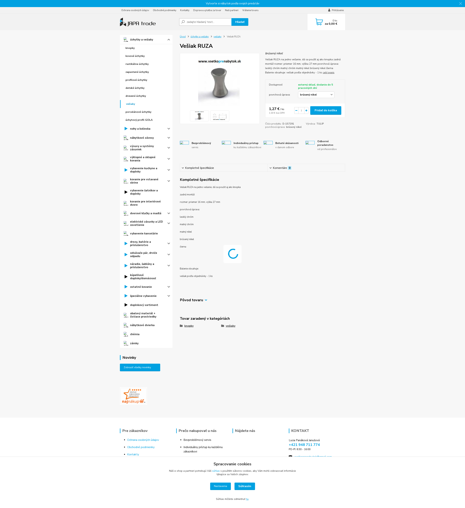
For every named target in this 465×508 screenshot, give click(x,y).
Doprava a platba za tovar (207, 10)
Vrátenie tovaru (250, 10)
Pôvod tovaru (191, 300)
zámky (134, 343)
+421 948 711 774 (304, 444)
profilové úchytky (136, 80)
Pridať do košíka (326, 110)
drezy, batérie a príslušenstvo (140, 243)
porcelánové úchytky (138, 112)
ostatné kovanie (141, 287)
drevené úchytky (136, 96)
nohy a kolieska (140, 129)
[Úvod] (148, 22)
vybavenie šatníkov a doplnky (144, 192)
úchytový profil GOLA (139, 120)
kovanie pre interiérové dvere (145, 203)
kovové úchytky (135, 56)
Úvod (183, 36)
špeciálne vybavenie (143, 296)
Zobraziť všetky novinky (137, 367)
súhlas (216, 471)
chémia (135, 334)
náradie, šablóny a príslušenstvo (142, 265)
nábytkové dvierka (142, 325)
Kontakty (184, 10)
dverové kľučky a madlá (145, 213)
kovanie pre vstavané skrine (144, 181)
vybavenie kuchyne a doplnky (143, 169)
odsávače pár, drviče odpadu (143, 254)
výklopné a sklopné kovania (142, 158)
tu (247, 499)
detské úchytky (135, 88)
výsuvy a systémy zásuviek (142, 147)
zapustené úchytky (137, 72)
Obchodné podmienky (164, 10)
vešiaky (130, 104)
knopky (130, 48)
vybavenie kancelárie (144, 233)
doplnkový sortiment (144, 305)
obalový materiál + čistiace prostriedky (143, 315)
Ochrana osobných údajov (135, 10)
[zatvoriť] (460, 4)
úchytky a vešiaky (141, 39)
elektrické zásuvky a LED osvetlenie (146, 223)
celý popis (328, 72)
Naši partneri (231, 10)
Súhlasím (244, 486)
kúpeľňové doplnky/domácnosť (143, 276)
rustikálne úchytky (137, 64)
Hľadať (239, 22)
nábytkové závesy (142, 138)
